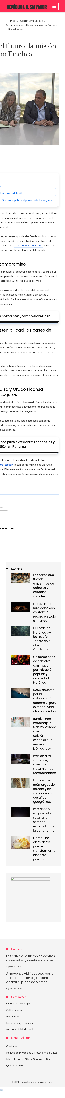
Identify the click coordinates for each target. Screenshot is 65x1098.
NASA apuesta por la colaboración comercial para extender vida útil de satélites (44, 700)
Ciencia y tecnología (18, 1003)
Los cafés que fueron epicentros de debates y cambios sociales (43, 585)
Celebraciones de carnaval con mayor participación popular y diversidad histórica (44, 670)
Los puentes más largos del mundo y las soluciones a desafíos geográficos (44, 791)
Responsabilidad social (19, 1029)
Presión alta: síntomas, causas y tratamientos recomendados (45, 764)
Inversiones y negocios (19, 1023)
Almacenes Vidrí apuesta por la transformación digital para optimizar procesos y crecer (30, 977)
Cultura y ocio (14, 1010)
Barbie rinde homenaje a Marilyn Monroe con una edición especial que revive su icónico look (44, 734)
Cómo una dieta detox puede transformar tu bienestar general (44, 848)
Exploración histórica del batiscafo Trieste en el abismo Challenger (42, 639)
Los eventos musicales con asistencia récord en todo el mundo (44, 612)
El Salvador (12, 1016)
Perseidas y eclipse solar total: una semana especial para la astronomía (43, 820)
